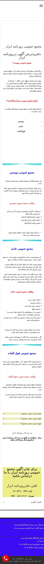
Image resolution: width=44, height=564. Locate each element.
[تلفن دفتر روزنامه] (22, 8)
